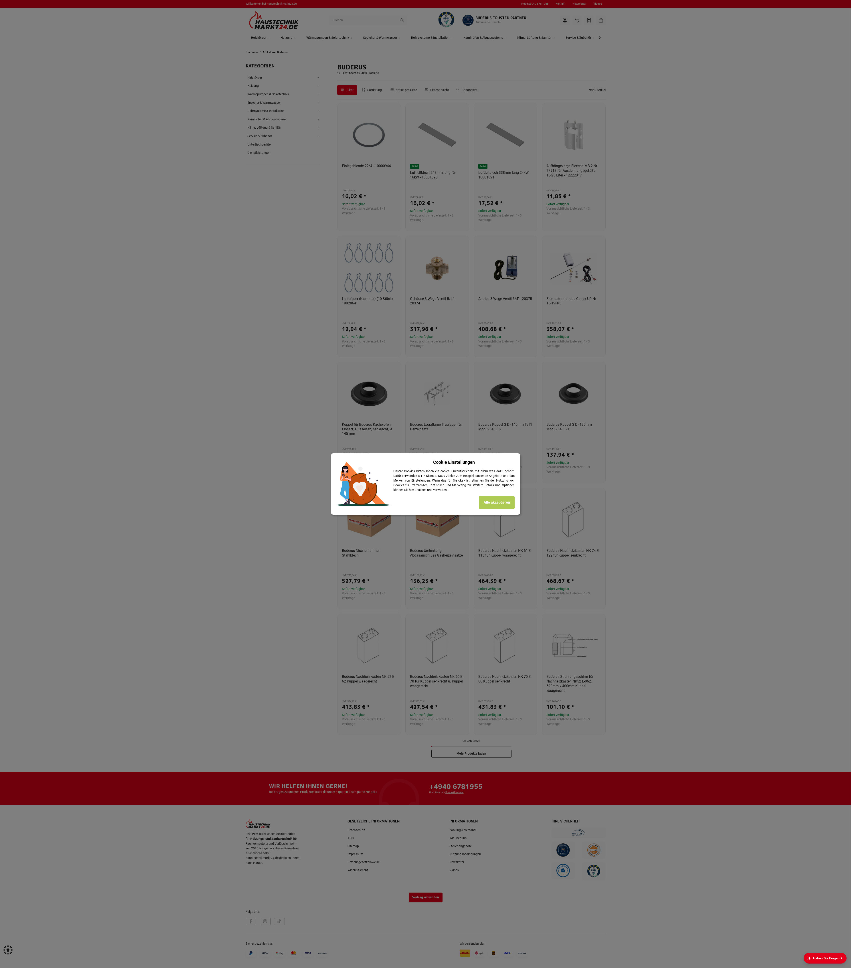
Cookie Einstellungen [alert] (454, 462)
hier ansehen (418, 490)
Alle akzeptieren (497, 502)
